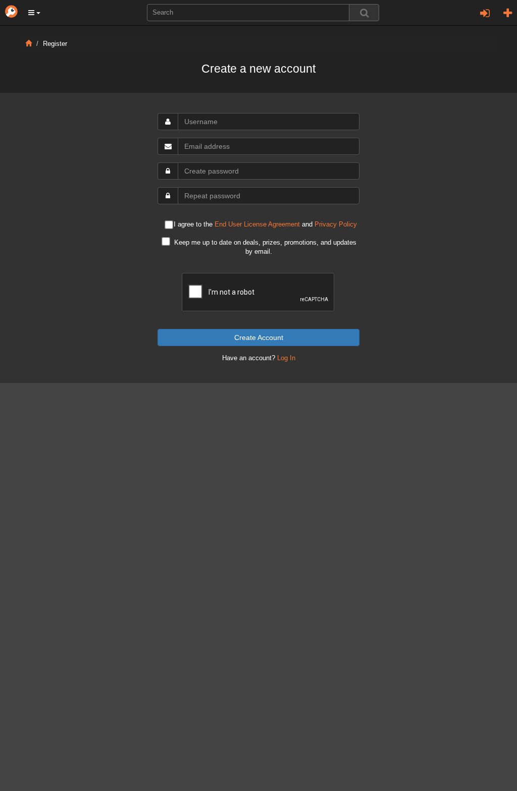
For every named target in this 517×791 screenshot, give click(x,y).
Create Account (258, 337)
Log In (286, 358)
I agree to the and (265, 224)
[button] (34, 12)
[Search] (364, 12)
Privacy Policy (336, 224)
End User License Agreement (257, 224)
